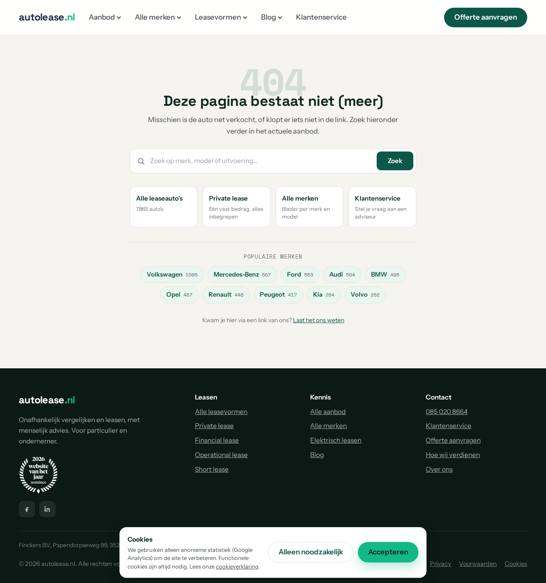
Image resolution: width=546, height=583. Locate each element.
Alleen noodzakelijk (311, 552)
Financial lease (217, 440)
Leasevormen (218, 17)
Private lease (214, 426)
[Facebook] (27, 509)
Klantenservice (321, 17)
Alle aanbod (328, 412)
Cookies (516, 564)
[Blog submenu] (280, 17)
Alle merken (155, 17)
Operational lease (221, 455)
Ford (300, 274)
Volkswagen (172, 274)
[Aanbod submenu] (119, 17)
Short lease (212, 469)
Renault (226, 294)
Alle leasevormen (221, 412)
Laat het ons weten (318, 320)
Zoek (395, 161)
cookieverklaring (237, 566)
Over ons (439, 469)
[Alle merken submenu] (179, 17)
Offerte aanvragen (485, 17)
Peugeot (278, 294)
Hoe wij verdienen (453, 455)
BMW (385, 274)
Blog (268, 17)
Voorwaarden (478, 564)
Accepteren (388, 552)
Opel (179, 294)
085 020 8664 (447, 412)
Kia (323, 294)
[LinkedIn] (47, 509)
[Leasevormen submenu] (245, 17)
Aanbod (102, 17)
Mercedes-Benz (242, 274)
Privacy (440, 564)
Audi (342, 274)
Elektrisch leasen (335, 440)
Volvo (365, 294)
